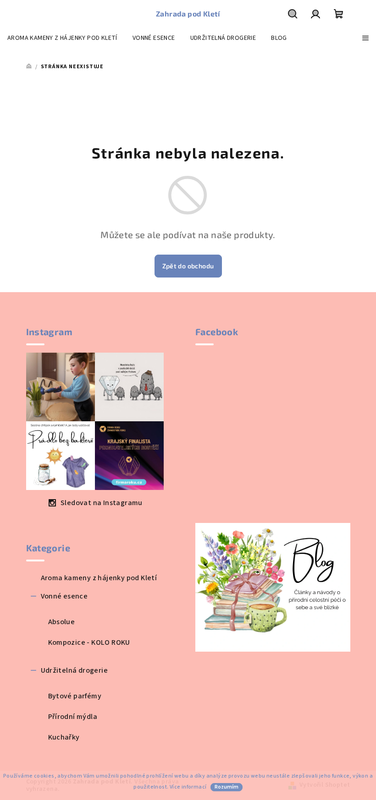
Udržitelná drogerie (74, 670)
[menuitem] (62, 38)
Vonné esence (64, 596)
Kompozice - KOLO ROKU (89, 642)
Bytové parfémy (75, 696)
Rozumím (226, 787)
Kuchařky (64, 737)
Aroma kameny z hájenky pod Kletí (99, 578)
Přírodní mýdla (73, 717)
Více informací (188, 787)
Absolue (61, 622)
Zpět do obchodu (188, 266)
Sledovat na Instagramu (102, 503)
